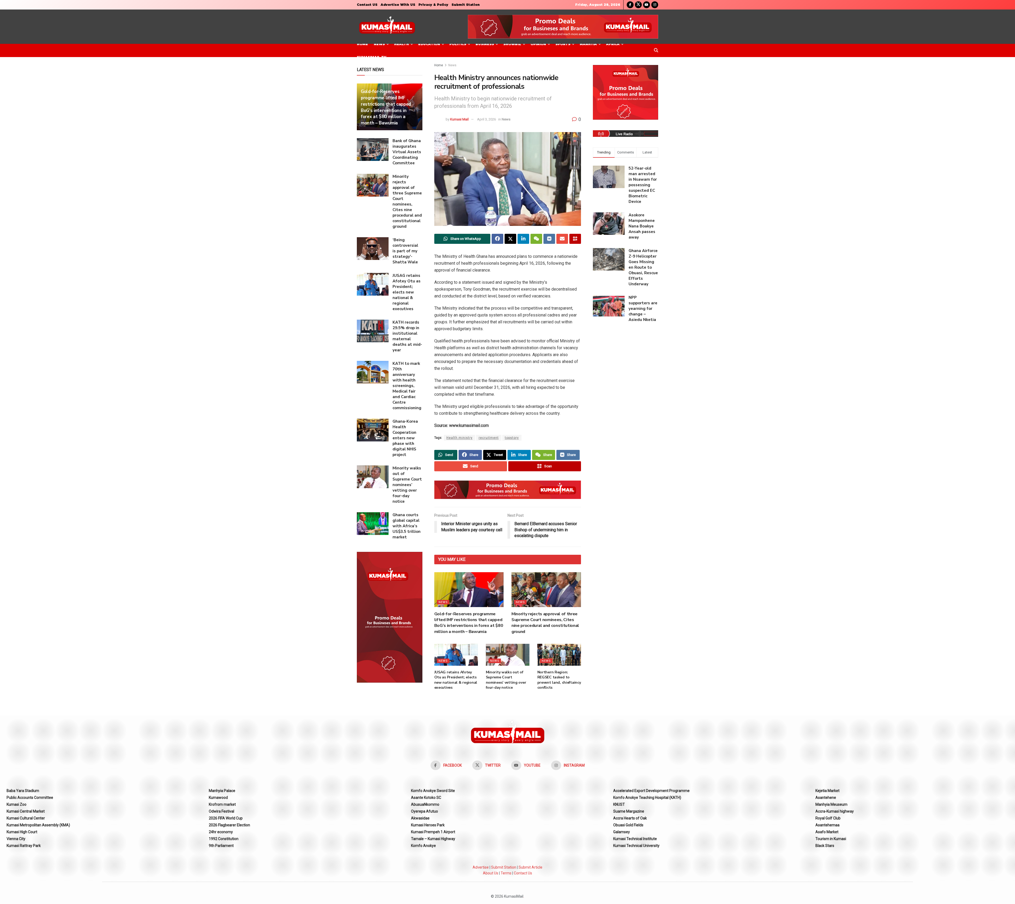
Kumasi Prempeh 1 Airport (433, 832)
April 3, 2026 (486, 119)
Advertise (481, 867)
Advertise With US (398, 5)
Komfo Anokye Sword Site (433, 791)
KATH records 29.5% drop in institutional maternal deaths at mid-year (407, 336)
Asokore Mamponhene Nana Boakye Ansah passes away (642, 226)
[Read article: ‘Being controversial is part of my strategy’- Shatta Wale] (373, 248)
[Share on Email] (562, 239)
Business (485, 44)
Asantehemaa (827, 825)
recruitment (489, 438)
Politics (457, 44)
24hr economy (221, 832)
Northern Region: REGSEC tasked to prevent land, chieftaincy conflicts (559, 680)
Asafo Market (826, 832)
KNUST (619, 804)
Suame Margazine (628, 811)
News (379, 44)
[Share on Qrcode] (575, 239)
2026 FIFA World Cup (226, 818)
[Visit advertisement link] (563, 27)
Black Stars (824, 846)
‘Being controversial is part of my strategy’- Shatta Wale (405, 251)
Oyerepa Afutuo (424, 811)
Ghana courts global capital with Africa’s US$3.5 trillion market (407, 526)
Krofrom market (222, 804)
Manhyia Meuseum (831, 804)
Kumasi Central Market (26, 811)
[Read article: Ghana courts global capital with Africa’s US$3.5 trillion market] (373, 523)
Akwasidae (420, 818)
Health (401, 44)
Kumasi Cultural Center (26, 818)
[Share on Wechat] (536, 239)
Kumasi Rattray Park (24, 846)
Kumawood (218, 797)
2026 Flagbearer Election (229, 825)
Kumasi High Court (22, 832)
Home (362, 44)
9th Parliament (221, 846)
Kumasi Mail (459, 119)
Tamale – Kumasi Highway (433, 839)
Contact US (367, 5)
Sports (562, 44)
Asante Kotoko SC (426, 797)
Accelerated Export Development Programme (651, 791)
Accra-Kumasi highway (834, 811)
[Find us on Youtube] (646, 5)
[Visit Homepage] (387, 26)
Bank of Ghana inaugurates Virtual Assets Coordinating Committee (407, 152)
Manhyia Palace (222, 791)
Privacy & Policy (433, 5)
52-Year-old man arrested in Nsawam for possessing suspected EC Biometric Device (643, 185)
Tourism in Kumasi (830, 839)
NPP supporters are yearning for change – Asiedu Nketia (643, 308)
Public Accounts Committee (30, 797)
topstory (512, 438)
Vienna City (16, 839)
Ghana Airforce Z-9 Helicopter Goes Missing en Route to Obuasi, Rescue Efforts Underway (643, 267)
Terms (506, 873)
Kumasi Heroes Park (428, 825)
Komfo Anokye (423, 846)
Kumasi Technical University (636, 846)
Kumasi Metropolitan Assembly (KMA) (38, 825)
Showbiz (512, 44)
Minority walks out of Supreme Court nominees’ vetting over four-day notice (506, 680)
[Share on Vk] (549, 239)
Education (429, 44)
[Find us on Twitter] (638, 5)
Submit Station (465, 5)
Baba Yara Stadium (23, 791)
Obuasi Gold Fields (628, 825)
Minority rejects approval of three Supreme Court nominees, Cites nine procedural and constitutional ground (545, 623)
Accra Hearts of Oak (630, 818)
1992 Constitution (223, 839)
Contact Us (523, 873)
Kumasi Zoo (16, 804)
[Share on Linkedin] (523, 239)
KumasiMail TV (371, 57)
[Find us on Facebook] (630, 5)
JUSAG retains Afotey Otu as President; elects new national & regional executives (455, 680)
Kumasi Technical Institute (635, 839)
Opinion (538, 44)
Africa (613, 44)
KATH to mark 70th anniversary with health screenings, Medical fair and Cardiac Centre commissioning (407, 386)
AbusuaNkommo (425, 804)
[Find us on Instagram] (654, 5)
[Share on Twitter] (510, 239)
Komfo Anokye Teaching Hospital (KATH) (647, 797)
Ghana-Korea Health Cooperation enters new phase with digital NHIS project (405, 438)
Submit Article (530, 867)
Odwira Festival (221, 811)
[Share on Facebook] (497, 239)
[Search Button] (656, 50)
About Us (490, 873)
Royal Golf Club (828, 818)
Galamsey (621, 832)
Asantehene (825, 797)
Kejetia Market (827, 791)
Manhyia (588, 44)
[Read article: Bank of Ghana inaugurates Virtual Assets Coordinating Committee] (373, 149)
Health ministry (459, 438)
